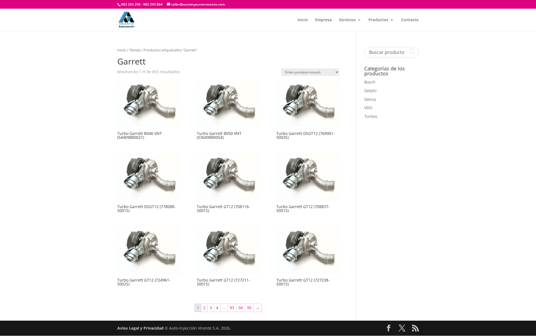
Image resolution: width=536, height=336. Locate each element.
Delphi (370, 90)
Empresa (323, 20)
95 (249, 307)
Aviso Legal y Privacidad (140, 328)
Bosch (369, 82)
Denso (370, 99)
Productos (378, 20)
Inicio (303, 20)
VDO (368, 107)
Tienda (134, 50)
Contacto (410, 20)
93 (232, 307)
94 (240, 307)
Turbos (370, 116)
